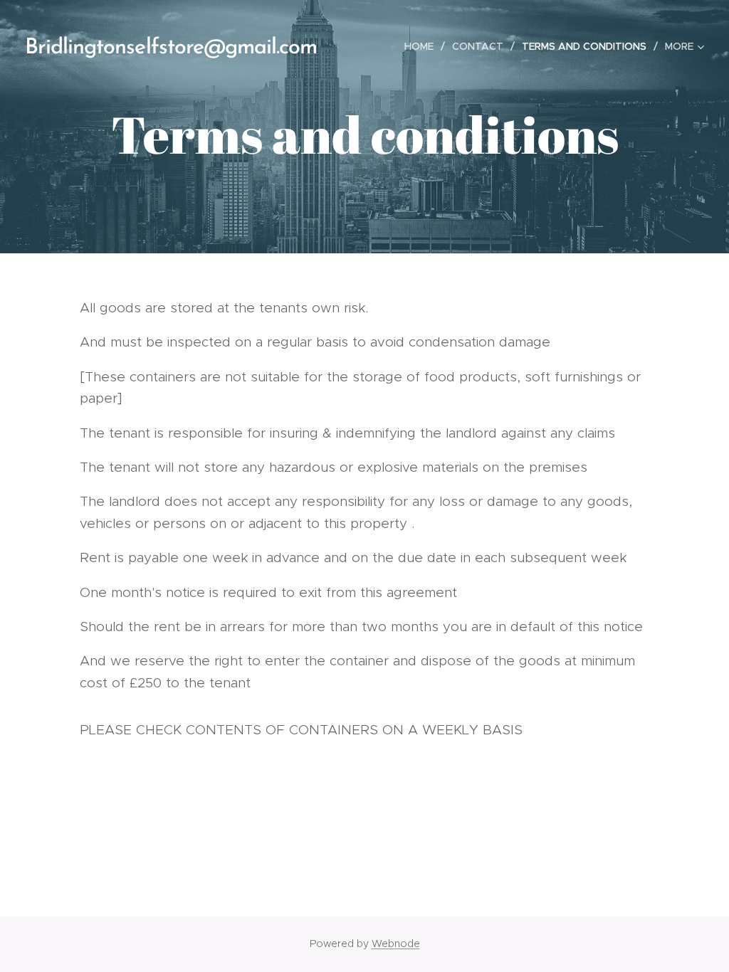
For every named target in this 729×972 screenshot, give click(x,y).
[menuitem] (423, 46)
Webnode (396, 943)
